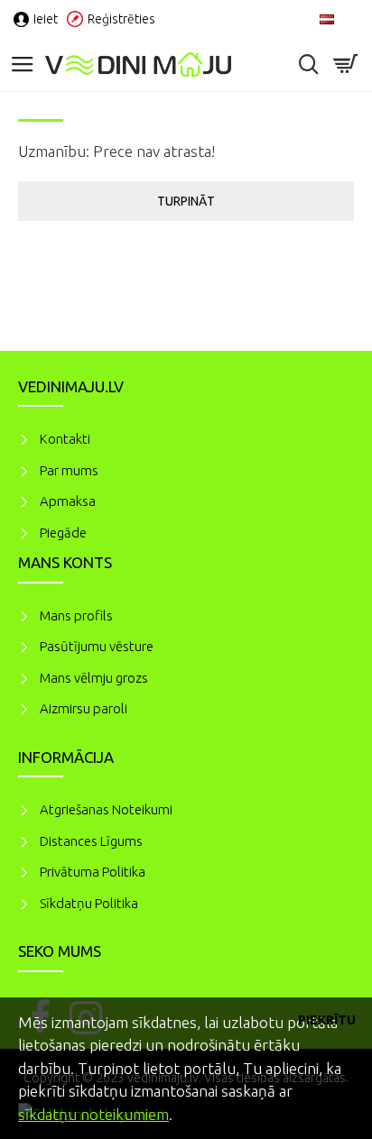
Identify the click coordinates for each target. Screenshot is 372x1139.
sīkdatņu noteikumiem (93, 1114)
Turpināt (186, 201)
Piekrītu (327, 1020)
